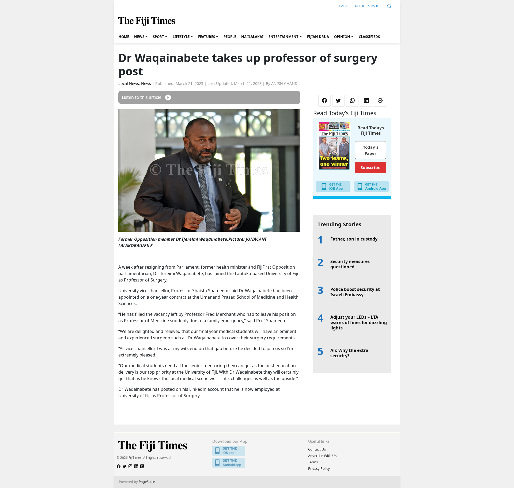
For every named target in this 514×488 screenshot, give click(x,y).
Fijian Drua (318, 36)
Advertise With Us (322, 455)
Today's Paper (370, 150)
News (139, 36)
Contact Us (317, 449)
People (230, 36)
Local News (128, 83)
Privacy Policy (319, 468)
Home (124, 36)
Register (358, 6)
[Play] (168, 97)
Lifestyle (181, 36)
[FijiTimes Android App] (256, 463)
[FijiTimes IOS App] (256, 451)
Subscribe (375, 6)
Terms (313, 462)
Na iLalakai (252, 36)
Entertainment (283, 36)
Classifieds (369, 36)
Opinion (342, 36)
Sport (158, 36)
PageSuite (147, 481)
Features (206, 36)
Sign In (342, 6)
